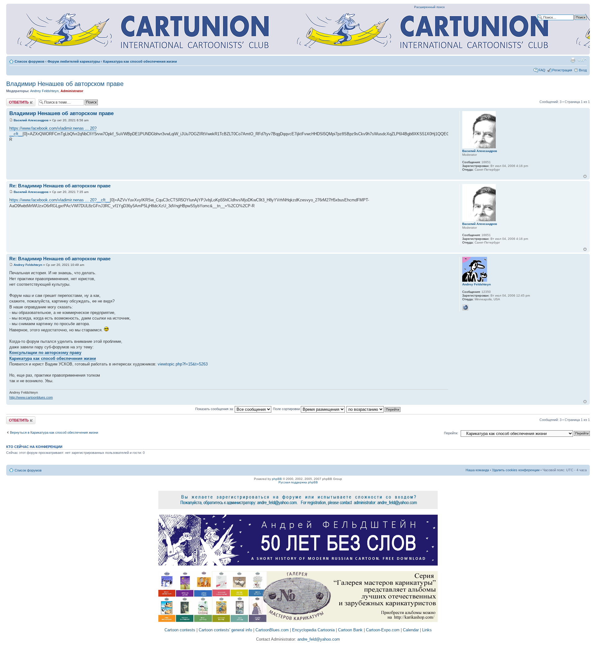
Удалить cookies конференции (516, 470)
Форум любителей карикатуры (73, 61)
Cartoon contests (180, 630)
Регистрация (562, 70)
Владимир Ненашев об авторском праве (65, 83)
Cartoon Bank (350, 630)
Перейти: (451, 433)
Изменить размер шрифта (582, 60)
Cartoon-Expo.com (383, 630)
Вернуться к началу (585, 176)
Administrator (72, 91)
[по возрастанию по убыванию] (373, 409)
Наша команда (477, 470)
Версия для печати (572, 60)
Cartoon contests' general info (225, 630)
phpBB (277, 479)
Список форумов (29, 61)
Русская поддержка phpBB (298, 482)
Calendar (411, 630)
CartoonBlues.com (272, 630)
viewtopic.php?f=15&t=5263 (183, 364)
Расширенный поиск (429, 7)
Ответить (13, 100)
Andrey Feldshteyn (44, 91)
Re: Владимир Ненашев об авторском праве (60, 185)
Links (427, 630)
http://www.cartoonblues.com (31, 397)
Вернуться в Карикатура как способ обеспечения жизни (54, 432)
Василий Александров (31, 120)
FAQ (542, 70)
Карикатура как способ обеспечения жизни (140, 61)
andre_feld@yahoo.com (318, 639)
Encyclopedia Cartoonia (313, 630)
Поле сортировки (287, 409)
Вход (583, 70)
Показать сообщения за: (215, 409)
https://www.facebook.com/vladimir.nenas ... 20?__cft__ (59, 200)
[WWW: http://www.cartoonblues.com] (465, 307)
